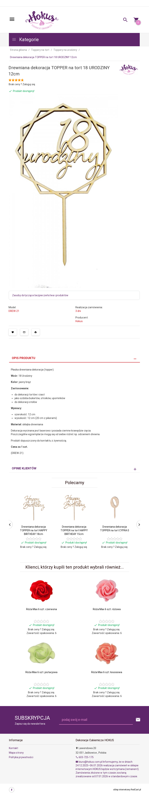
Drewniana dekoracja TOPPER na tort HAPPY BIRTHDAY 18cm (33, 530)
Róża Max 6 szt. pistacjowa (41, 672)
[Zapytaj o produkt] (24, 332)
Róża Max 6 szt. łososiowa (106, 672)
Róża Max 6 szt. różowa (107, 609)
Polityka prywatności (21, 757)
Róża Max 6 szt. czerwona (41, 609)
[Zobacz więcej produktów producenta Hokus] (129, 69)
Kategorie (28, 39)
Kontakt (13, 748)
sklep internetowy (121, 789)
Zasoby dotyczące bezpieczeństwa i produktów (40, 295)
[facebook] (11, 790)
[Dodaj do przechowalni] (13, 332)
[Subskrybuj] (138, 720)
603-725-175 (86, 757)
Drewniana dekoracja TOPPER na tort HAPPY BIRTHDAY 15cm (74, 530)
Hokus (79, 321)
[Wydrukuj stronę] (36, 332)
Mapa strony (16, 752)
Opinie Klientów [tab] (24, 468)
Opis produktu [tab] (23, 358)
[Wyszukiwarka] (124, 20)
